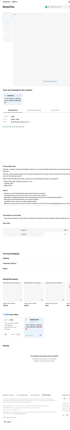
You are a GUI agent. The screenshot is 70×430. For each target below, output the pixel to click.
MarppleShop (6, 2)
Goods (13, 119)
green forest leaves (9, 303)
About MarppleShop (22, 395)
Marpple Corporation (9, 395)
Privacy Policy (46, 395)
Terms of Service (35, 395)
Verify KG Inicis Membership (19, 413)
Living (17, 119)
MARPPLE (14, 2)
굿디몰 (12, 116)
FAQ (64, 398)
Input (18, 334)
